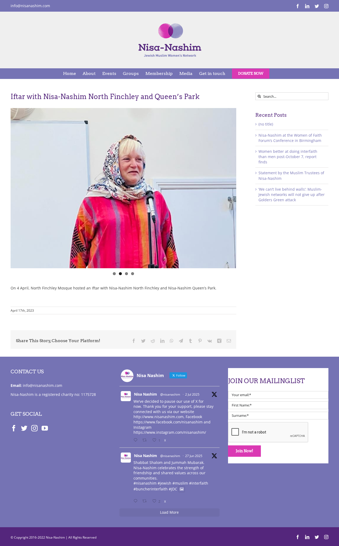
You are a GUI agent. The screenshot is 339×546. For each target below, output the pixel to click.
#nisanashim (145, 483)
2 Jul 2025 (192, 394)
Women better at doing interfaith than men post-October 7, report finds (287, 156)
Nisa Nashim (145, 394)
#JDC (173, 488)
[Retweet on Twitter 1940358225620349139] (146, 440)
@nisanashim (170, 394)
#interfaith (198, 483)
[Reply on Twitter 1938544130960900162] (136, 501)
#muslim (180, 483)
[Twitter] (24, 428)
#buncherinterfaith (150, 488)
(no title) (265, 124)
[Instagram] (34, 428)
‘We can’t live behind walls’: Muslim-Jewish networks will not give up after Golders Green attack (291, 194)
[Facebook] (14, 428)
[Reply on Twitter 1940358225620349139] (136, 440)
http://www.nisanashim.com (158, 416)
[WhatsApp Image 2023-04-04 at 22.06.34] (123, 188)
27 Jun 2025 (193, 456)
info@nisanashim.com (30, 5)
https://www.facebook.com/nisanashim (168, 421)
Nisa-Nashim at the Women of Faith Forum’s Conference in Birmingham (290, 138)
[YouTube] (45, 428)
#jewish (164, 483)
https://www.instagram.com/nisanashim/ (169, 432)
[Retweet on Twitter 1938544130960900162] (146, 501)
